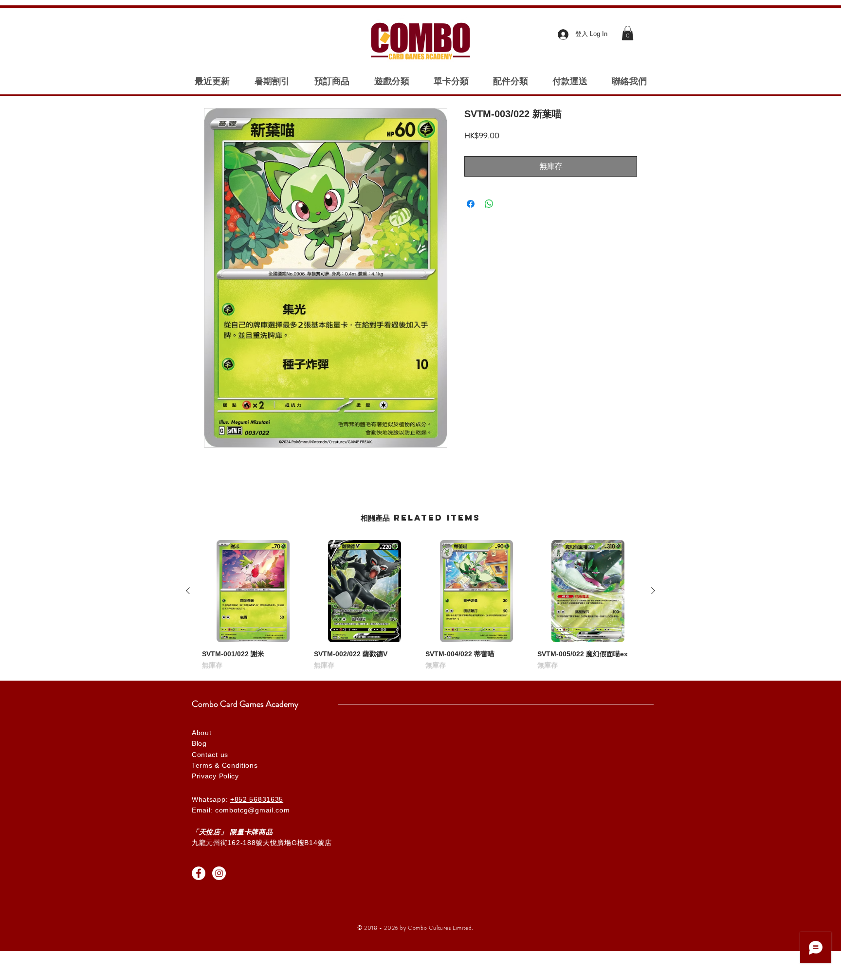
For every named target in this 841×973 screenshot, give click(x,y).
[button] (628, 33)
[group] (420, 605)
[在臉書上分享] (470, 204)
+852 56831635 (256, 799)
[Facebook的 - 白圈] (198, 873)
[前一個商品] (188, 590)
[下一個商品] (653, 590)
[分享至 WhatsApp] (489, 204)
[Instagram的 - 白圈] (219, 873)
